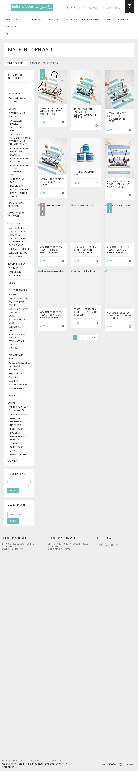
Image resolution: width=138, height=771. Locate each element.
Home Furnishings (16, 264)
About (7, 19)
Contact (119, 8)
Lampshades (15, 272)
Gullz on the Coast (18, 253)
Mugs (11, 323)
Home (4, 760)
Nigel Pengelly (9, 767)
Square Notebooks (18, 384)
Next (94, 337)
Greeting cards (16, 373)
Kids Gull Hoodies (19, 189)
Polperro (15, 432)
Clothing (11, 109)
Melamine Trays (17, 319)
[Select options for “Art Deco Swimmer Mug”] (96, 183)
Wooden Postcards (18, 388)
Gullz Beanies (17, 134)
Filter (13, 490)
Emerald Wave (16, 245)
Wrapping (12, 461)
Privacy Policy (37, 760)
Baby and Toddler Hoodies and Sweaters (19, 151)
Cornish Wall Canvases (116, 19)
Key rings (13, 377)
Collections (53, 19)
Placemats (14, 330)
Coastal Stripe (16, 228)
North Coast (16, 429)
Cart (23, 760)
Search (13, 521)
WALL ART (11, 403)
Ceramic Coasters (18, 298)
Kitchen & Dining (90, 19)
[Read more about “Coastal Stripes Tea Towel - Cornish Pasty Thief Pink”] (63, 261)
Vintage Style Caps (20, 138)
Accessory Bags (17, 98)
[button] (63, 122)
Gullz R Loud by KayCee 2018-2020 (38, 764)
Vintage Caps (14, 395)
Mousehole (15, 425)
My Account (93, 8)
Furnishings (71, 19)
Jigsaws (11, 283)
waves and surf (18, 454)
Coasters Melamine (18, 309)
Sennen (14, 443)
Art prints (14, 369)
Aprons (12, 294)
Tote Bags (14, 101)
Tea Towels (14, 348)
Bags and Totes (15, 93)
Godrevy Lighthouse (19, 249)
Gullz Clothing (33, 19)
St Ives (13, 451)
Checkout (106, 8)
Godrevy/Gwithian (19, 414)
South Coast (16, 447)
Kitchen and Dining (17, 290)
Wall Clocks (15, 275)
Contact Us (55, 760)
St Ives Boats (15, 256)
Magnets (13, 381)
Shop (18, 19)
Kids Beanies (16, 186)
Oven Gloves (15, 327)
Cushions (13, 268)
